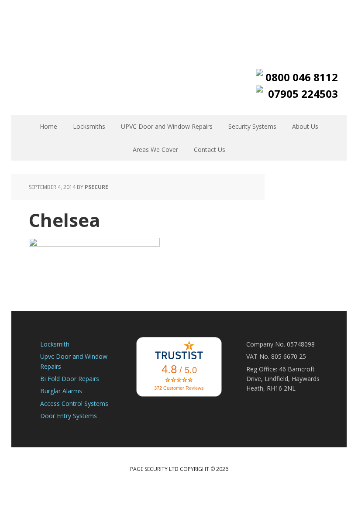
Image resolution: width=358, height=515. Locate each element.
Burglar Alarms (61, 391)
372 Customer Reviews (179, 388)
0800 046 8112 (301, 77)
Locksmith (54, 344)
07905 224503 (303, 93)
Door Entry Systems (68, 416)
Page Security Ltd (179, 28)
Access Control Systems (74, 403)
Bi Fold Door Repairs (69, 378)
